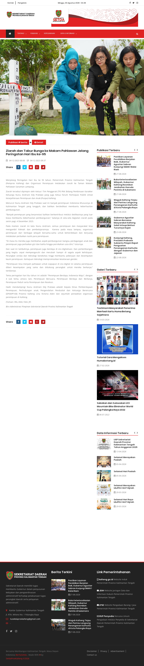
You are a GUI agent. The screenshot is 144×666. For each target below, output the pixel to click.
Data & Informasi (67, 33)
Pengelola (22, 3)
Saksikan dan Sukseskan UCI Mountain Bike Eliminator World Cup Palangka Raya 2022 (115, 406)
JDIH (101, 590)
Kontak (11, 3)
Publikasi (34, 33)
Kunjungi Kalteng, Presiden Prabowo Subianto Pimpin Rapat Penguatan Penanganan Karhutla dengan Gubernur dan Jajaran (126, 245)
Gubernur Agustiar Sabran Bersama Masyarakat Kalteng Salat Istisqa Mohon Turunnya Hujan (124, 222)
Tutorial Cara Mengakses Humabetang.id (111, 359)
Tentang (20, 33)
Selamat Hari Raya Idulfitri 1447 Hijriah (124, 500)
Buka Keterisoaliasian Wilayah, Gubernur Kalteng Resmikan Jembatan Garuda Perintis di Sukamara (125, 184)
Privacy (103, 651)
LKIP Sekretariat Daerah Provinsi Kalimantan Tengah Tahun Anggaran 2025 (125, 443)
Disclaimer (92, 651)
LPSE (101, 605)
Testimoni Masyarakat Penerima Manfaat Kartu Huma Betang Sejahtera (116, 311)
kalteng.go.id (105, 579)
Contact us (92, 654)
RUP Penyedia (106, 616)
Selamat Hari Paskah (125, 471)
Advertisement (117, 651)
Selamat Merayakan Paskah (124, 458)
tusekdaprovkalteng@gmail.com (25, 619)
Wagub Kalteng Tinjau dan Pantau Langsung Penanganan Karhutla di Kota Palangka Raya (125, 204)
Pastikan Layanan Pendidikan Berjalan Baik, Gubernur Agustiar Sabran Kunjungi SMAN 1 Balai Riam (125, 163)
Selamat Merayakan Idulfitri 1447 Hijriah (124, 486)
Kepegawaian (49, 33)
